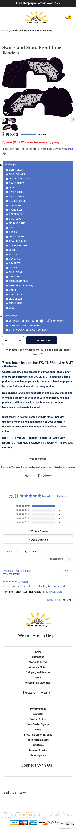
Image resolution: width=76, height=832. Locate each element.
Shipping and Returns (38, 672)
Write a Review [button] (39, 531)
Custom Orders (38, 719)
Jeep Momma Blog (38, 739)
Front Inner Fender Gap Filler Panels (22, 591)
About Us (38, 714)
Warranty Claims (38, 667)
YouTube (22, 782)
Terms (38, 677)
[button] (65, 599)
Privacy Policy (38, 708)
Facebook (14, 782)
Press (38, 729)
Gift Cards (38, 745)
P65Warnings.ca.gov (64, 467)
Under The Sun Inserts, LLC (35, 812)
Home (5, 30)
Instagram (29, 782)
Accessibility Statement (38, 682)
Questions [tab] (30, 551)
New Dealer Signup (38, 724)
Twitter (7, 782)
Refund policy (38, 755)
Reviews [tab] (9, 551)
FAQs (38, 651)
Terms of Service (38, 750)
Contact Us (38, 656)
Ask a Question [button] (39, 539)
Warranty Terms (38, 662)
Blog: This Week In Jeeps (38, 734)
